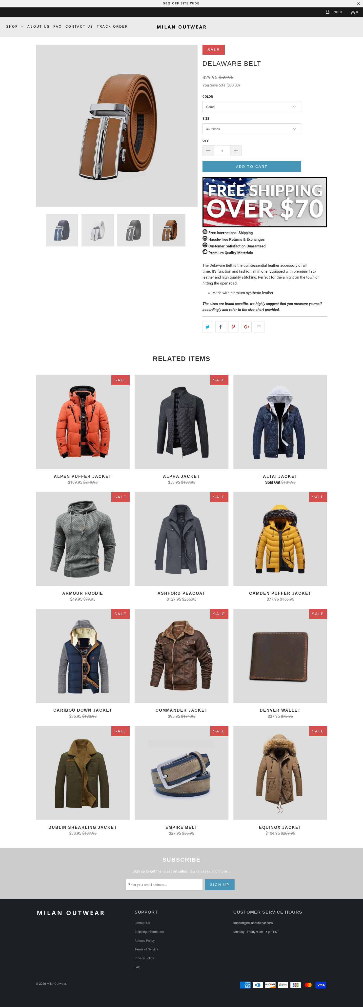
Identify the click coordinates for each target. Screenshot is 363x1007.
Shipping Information (149, 932)
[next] (189, 126)
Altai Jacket (280, 422)
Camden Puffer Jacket (280, 539)
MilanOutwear (56, 983)
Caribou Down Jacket (83, 656)
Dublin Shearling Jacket (83, 773)
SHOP (12, 26)
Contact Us (79, 26)
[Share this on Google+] (246, 327)
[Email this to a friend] (259, 327)
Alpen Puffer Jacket (83, 422)
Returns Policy (145, 940)
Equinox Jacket (280, 773)
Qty (205, 141)
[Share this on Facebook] (220, 327)
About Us (38, 26)
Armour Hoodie (83, 539)
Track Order (112, 26)
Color (207, 96)
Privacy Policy (144, 958)
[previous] (44, 126)
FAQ (57, 26)
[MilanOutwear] (181, 27)
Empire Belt (181, 773)
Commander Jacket (181, 656)
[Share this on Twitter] (207, 327)
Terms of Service (146, 949)
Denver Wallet (280, 656)
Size (205, 118)
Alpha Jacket (181, 422)
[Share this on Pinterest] (233, 327)
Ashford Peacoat (181, 539)
